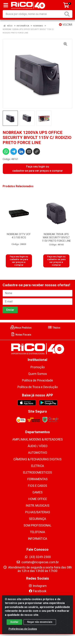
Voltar (67, 24)
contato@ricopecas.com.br (40, 562)
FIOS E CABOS (37, 485)
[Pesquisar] (67, 14)
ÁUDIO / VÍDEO (37, 446)
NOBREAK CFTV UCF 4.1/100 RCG (19, 236)
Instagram (40, 586)
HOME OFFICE (37, 499)
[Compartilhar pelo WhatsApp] (6, 151)
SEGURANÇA (37, 519)
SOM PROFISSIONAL (37, 525)
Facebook (39, 591)
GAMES (37, 492)
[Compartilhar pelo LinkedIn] (21, 151)
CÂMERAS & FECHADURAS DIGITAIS (37, 459)
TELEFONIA (37, 532)
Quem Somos (37, 374)
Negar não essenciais (39, 622)
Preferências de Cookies (23, 628)
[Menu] (6, 5)
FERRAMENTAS (37, 479)
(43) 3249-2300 (40, 557)
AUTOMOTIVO (37, 452)
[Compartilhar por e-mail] (29, 151)
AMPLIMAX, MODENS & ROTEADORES (37, 439)
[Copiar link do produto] (36, 151)
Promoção (38, 367)
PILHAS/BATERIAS (37, 512)
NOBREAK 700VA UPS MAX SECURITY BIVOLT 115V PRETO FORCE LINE (56, 237)
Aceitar (14, 622)
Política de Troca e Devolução (37, 387)
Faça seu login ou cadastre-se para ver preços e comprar (37, 168)
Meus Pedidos (23, 327)
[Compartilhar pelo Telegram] (13, 151)
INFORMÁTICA (37, 538)
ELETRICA (37, 466)
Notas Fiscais (23, 334)
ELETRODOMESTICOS (37, 472)
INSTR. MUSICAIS (37, 505)
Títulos (56, 327)
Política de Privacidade (37, 380)
